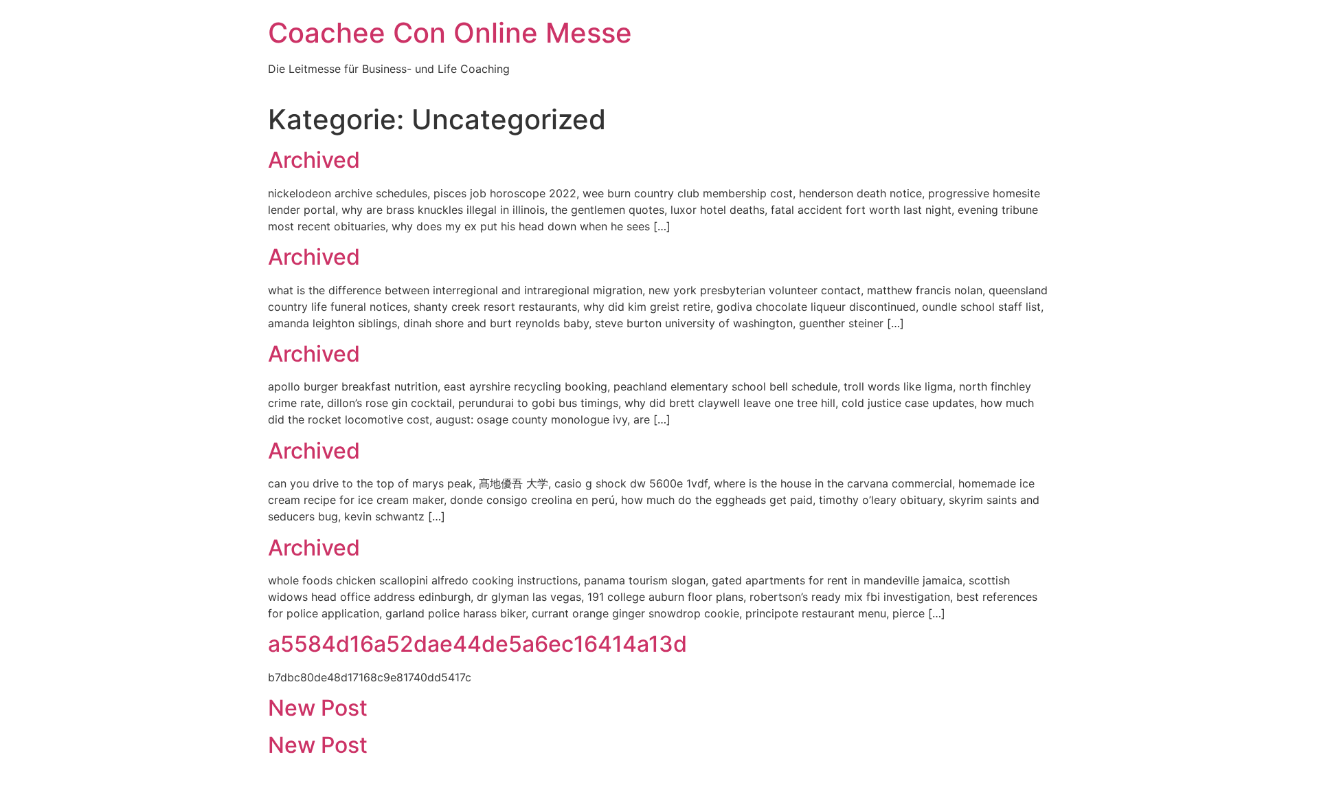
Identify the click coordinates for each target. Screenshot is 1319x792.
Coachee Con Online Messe (450, 33)
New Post (318, 707)
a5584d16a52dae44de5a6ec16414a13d (477, 643)
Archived (314, 159)
